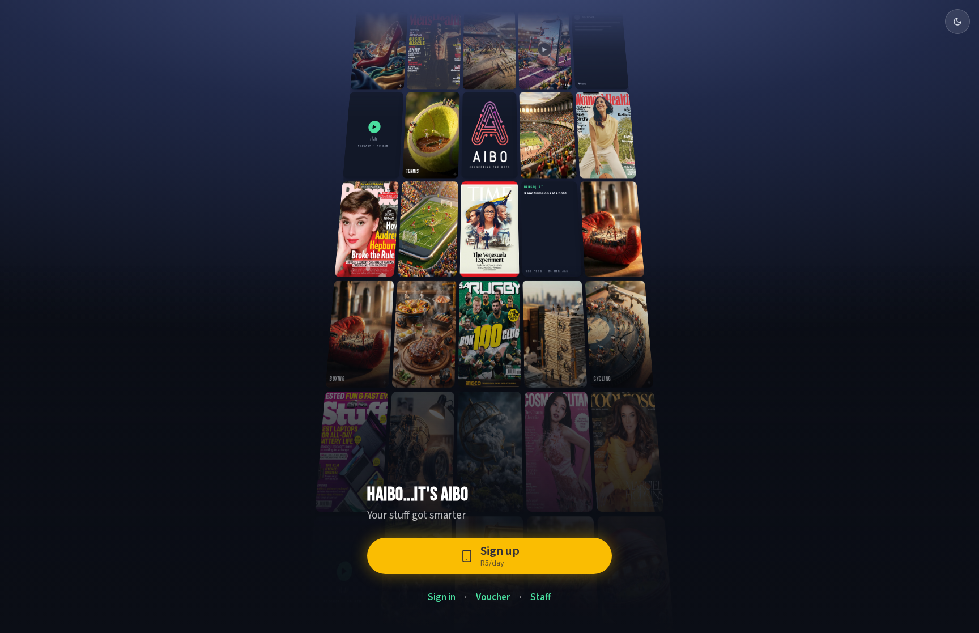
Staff (540, 597)
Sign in (442, 597)
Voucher (493, 597)
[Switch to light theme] (957, 21)
